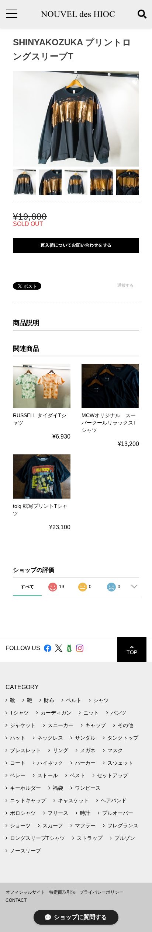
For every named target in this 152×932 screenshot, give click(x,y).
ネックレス (50, 738)
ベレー (17, 775)
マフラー (85, 825)
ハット (17, 738)
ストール (47, 775)
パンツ (118, 713)
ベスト (77, 775)
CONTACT (16, 900)
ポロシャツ (23, 813)
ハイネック (50, 763)
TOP (132, 652)
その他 (125, 725)
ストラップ (90, 838)
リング (60, 750)
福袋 (58, 788)
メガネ (88, 750)
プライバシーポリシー (101, 892)
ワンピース (88, 788)
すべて (27, 586)
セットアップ (112, 775)
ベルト (74, 700)
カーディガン (56, 713)
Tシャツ (19, 713)
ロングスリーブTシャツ (37, 838)
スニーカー (60, 725)
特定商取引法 (62, 892)
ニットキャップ (28, 800)
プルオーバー (117, 813)
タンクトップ (122, 738)
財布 (49, 700)
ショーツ (20, 825)
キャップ (95, 725)
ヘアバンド (114, 800)
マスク (115, 750)
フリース (58, 813)
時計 (85, 813)
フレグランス (122, 825)
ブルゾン (124, 838)
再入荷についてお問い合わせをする (76, 245)
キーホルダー (25, 788)
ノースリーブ (25, 851)
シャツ (101, 700)
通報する (125, 285)
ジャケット (23, 725)
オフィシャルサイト (25, 892)
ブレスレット (25, 750)
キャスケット (73, 800)
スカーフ (52, 825)
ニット (91, 713)
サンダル (85, 738)
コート (17, 763)
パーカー (85, 763)
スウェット (120, 763)
